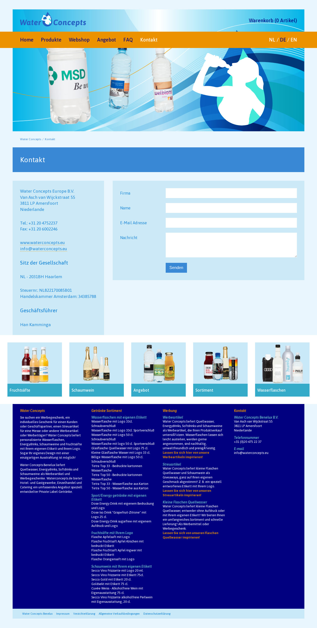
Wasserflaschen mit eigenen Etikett (119, 417)
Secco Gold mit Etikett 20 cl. (111, 579)
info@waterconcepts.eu (43, 248)
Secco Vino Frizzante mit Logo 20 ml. (117, 570)
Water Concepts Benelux (37, 613)
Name (125, 208)
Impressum (63, 613)
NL (272, 40)
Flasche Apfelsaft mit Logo (110, 537)
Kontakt (149, 40)
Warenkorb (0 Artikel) (273, 20)
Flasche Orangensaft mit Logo (112, 559)
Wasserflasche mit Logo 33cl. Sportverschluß (122, 430)
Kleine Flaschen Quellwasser (185, 502)
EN (294, 40)
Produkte (51, 40)
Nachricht (128, 237)
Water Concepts (30, 139)
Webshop (79, 40)
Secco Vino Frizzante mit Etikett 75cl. (117, 575)
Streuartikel (172, 464)
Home (26, 40)
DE (283, 40)
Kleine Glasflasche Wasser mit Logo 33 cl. (120, 452)
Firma (125, 193)
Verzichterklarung (84, 613)
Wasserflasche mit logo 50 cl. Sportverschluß (122, 444)
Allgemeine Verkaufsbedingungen (119, 613)
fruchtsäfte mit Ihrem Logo (112, 533)
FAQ (128, 40)
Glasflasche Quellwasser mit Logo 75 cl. (119, 448)
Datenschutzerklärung (156, 613)
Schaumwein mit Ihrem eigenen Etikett (121, 566)
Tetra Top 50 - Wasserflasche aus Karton (119, 488)
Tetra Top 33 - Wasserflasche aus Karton (119, 484)
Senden (176, 268)
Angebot (106, 40)
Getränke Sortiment (106, 411)
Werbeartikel (173, 417)
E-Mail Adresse (133, 223)
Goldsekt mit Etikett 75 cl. (109, 584)
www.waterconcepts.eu (42, 242)
